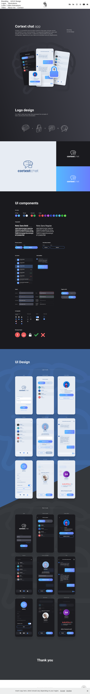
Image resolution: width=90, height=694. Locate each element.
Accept (62, 691)
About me (11, 8)
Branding (4, 1)
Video (3, 8)
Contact (20, 8)
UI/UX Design (15, 1)
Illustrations (12, 3)
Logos (3, 3)
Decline (69, 691)
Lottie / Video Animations (11, 5)
